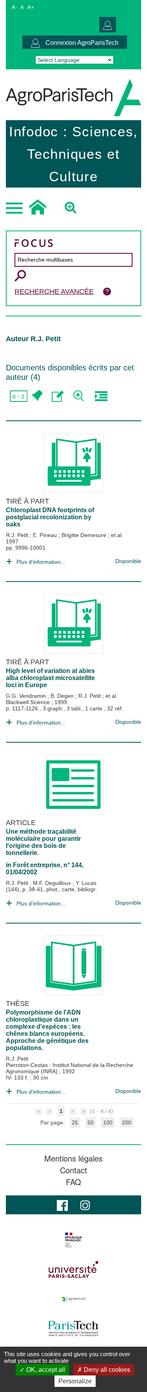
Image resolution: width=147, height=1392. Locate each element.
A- (14, 7)
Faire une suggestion (58, 396)
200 (126, 1122)
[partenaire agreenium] (73, 1299)
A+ (30, 7)
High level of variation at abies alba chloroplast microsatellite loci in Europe (50, 677)
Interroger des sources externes (101, 396)
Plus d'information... (40, 562)
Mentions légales (73, 1158)
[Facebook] (62, 1204)
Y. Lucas (86, 883)
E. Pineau (45, 535)
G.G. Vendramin (26, 696)
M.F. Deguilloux (53, 883)
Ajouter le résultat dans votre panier (36, 396)
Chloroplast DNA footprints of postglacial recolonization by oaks (50, 517)
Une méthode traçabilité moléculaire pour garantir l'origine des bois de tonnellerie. (43, 842)
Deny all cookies (106, 1369)
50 (90, 1122)
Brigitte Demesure (85, 535)
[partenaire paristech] (73, 1328)
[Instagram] (85, 1204)
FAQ (73, 1182)
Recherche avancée (54, 291)
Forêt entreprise (36, 865)
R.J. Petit (18, 535)
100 (108, 1122)
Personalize (75, 1381)
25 (75, 1122)
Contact (73, 1170)
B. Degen (63, 696)
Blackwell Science (28, 702)
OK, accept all (45, 1369)
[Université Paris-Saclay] (73, 1269)
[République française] (73, 1240)
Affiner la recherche (79, 396)
